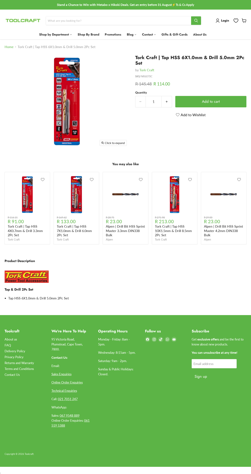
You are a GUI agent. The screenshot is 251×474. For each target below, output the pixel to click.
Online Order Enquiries (67, 382)
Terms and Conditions (19, 369)
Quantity (141, 92)
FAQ (8, 345)
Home (9, 47)
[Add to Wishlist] (42, 179)
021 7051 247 (68, 399)
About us (11, 339)
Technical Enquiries (64, 391)
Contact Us (12, 375)
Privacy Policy (14, 357)
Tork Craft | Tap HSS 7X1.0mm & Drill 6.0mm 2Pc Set (74, 230)
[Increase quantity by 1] (167, 101)
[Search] (196, 20)
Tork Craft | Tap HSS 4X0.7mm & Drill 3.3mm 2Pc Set (25, 230)
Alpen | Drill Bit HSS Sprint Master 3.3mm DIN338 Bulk (125, 230)
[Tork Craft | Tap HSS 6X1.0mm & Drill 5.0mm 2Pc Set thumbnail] (11, 62)
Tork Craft (146, 70)
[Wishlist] (236, 20)
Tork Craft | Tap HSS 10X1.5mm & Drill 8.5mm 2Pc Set (173, 230)
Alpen (109, 239)
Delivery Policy (15, 351)
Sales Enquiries (61, 374)
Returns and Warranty (19, 363)
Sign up (201, 376)
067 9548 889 (70, 415)
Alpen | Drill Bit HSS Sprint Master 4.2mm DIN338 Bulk (223, 230)
